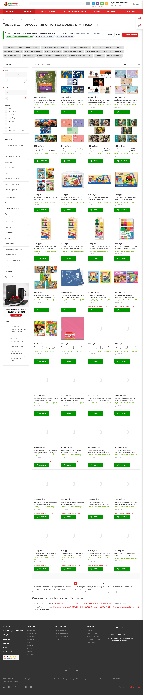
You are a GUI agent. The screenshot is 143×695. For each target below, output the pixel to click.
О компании (30, 631)
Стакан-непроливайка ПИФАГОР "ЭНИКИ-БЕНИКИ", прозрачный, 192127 (83, 603)
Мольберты (29, 56)
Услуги (6, 643)
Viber (97, 3)
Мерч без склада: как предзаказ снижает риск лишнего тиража (18, 331)
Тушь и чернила (114, 56)
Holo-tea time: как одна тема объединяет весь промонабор (18, 344)
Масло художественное (112, 51)
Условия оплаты (60, 631)
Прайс (118, 34)
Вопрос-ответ (91, 642)
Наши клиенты (31, 633)
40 (96, 583)
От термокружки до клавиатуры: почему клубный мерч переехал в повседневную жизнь (18, 358)
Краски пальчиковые (73, 51)
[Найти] (88, 3)
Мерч (7, 33)
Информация (61, 626)
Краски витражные (33, 51)
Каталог (7, 626)
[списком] (136, 64)
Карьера (29, 651)
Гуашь (64, 47)
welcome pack (17, 33)
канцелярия (49, 33)
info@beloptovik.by (106, 3)
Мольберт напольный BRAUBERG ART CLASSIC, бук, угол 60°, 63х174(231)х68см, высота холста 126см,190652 (96, 607)
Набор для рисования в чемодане (52, 56)
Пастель (99, 56)
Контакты (89, 631)
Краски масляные (53, 51)
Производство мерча (13, 631)
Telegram (93, 3)
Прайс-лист (8, 651)
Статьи (6, 321)
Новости (29, 642)
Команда (29, 645)
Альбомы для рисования (27, 47)
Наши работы (31, 636)
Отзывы (29, 648)
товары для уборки (66, 33)
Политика (58, 639)
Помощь (90, 626)
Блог (5, 647)
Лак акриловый (93, 51)
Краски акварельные (113, 47)
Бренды (6, 639)
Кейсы (110, 34)
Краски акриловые (13, 51)
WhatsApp (102, 3)
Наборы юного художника (80, 56)
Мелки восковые (12, 56)
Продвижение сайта (10, 681)
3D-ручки (9, 47)
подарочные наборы (33, 33)
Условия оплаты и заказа (64, 36)
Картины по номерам (80, 47)
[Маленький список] (121, 64)
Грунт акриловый (50, 47)
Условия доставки (61, 633)
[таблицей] (139, 64)
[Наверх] (133, 612)
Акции (6, 635)
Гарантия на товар (61, 636)
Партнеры (30, 654)
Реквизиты (30, 639)
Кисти (97, 47)
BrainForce (135, 687)
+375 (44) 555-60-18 (119, 2)
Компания (31, 626)
